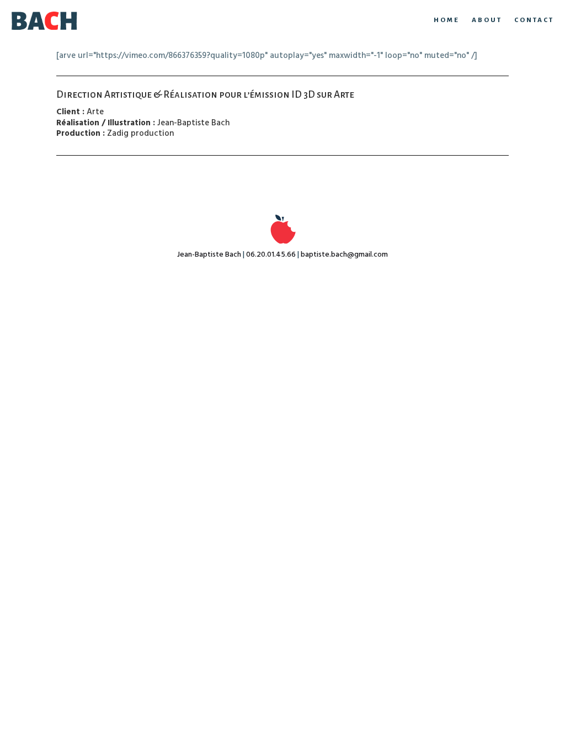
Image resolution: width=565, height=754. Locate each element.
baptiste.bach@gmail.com (344, 254)
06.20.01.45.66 (271, 254)
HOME (447, 20)
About (487, 20)
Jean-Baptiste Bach (209, 254)
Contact (534, 20)
